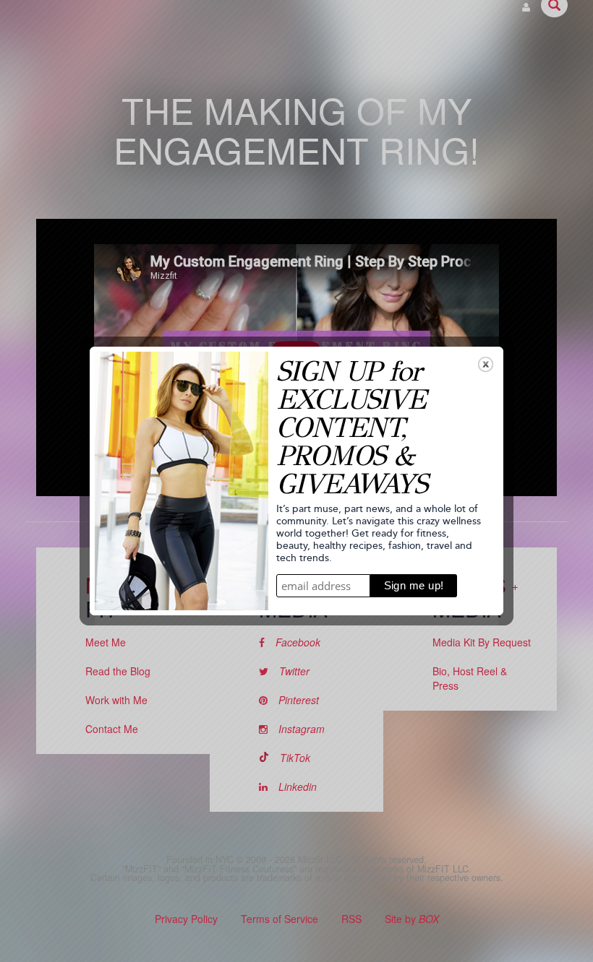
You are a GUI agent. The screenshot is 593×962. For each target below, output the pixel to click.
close (486, 364)
